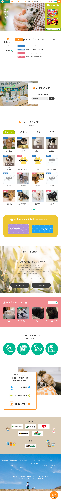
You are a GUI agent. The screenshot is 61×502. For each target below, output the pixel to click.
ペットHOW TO (34, 463)
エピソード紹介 (52, 472)
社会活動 (51, 470)
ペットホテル (22, 463)
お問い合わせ (40, 478)
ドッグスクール (22, 465)
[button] (53, 7)
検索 (52, 98)
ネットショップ (36, 476)
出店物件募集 (22, 476)
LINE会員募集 (44, 465)
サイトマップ (45, 476)
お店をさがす (5, 460)
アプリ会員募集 (44, 462)
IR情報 (51, 463)
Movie (51, 467)
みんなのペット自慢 (35, 460)
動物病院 (21, 467)
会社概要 (51, 462)
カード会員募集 (44, 463)
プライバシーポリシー (23, 478)
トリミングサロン (23, 462)
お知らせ (15, 476)
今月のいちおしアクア (14, 470)
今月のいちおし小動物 (14, 469)
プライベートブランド (53, 469)
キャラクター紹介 (52, 465)
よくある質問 (32, 478)
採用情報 (29, 476)
